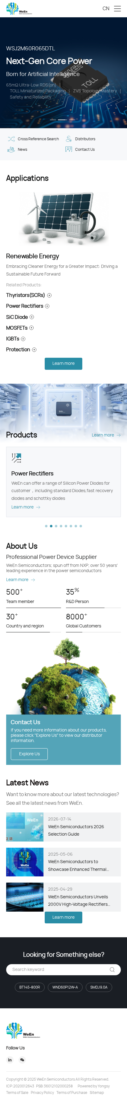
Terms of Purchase (71, 1093)
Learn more (63, 363)
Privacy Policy (42, 1093)
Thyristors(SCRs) (25, 295)
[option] (63, 72)
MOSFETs (16, 328)
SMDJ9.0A (99, 987)
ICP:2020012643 (20, 1086)
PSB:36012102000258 (54, 1086)
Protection (18, 349)
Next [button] (124, 73)
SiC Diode (17, 317)
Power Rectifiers (24, 306)
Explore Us (29, 754)
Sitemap (97, 1093)
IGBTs (12, 338)
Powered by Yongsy (94, 1086)
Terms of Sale (17, 1093)
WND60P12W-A (65, 987)
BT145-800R (29, 987)
